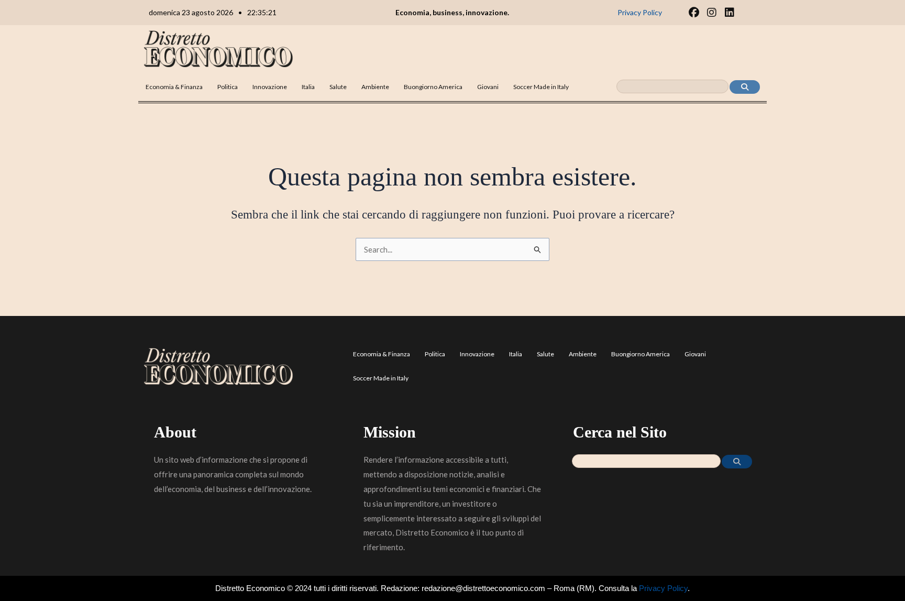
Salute (338, 87)
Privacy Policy (663, 588)
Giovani (488, 87)
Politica (227, 87)
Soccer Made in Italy (541, 87)
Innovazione (269, 87)
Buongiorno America (433, 87)
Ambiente (375, 87)
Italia (308, 87)
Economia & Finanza (174, 87)
